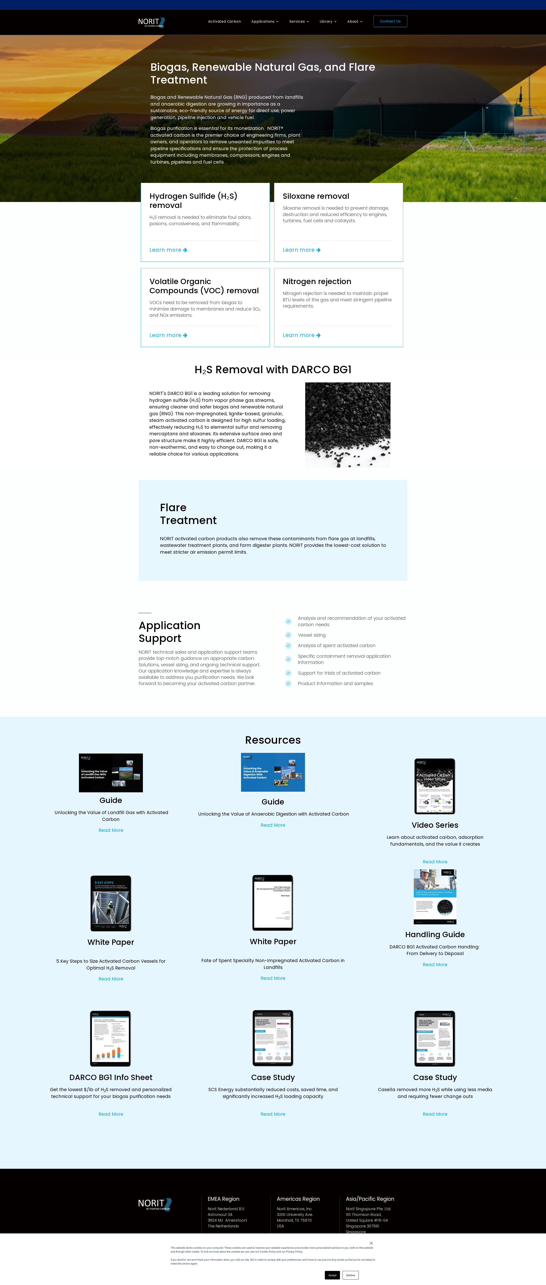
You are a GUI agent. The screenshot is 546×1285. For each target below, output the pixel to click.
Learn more (166, 249)
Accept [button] (332, 1275)
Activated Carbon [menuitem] (224, 21)
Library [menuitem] (326, 21)
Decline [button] (350, 1275)
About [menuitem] (353, 21)
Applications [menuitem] (262, 21)
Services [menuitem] (297, 21)
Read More (111, 830)
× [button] (371, 1242)
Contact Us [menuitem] (390, 21)
